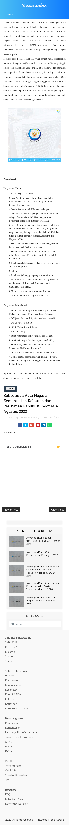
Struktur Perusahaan (17, 775)
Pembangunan (14, 718)
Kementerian (31, 417)
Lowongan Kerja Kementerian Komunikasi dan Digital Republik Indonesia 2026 (42, 586)
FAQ (7, 794)
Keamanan (11, 680)
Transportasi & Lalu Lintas (19, 737)
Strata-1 (9, 656)
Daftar (10, 388)
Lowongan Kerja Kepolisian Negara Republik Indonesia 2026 (41, 600)
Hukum (9, 675)
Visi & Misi (10, 770)
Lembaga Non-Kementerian (21, 732)
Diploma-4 (11, 651)
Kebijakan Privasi (14, 799)
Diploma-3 (11, 647)
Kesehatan (11, 689)
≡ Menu (8, 14)
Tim (7, 779)
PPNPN (43, 417)
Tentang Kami (13, 765)
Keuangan (11, 703)
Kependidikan (13, 685)
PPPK (8, 746)
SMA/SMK (54, 417)
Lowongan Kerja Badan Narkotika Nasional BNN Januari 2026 (43, 540)
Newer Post (11, 509)
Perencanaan (13, 723)
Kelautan (10, 699)
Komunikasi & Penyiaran (19, 708)
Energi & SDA (13, 694)
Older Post (57, 509)
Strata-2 (9, 661)
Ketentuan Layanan (16, 803)
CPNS (8, 741)
